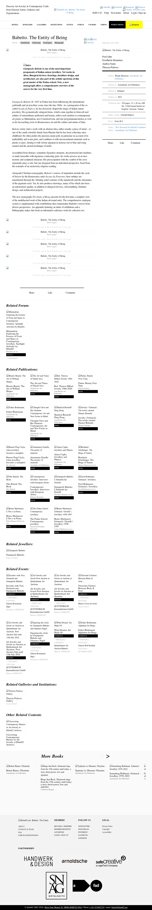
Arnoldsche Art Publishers (126, 130)
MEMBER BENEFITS (62, 829)
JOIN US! (97, 12)
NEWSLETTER (84, 826)
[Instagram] (129, 6)
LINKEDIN (82, 838)
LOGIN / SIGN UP (61, 835)
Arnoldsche (25, 42)
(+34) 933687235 (96, 907)
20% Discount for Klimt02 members (130, 127)
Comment (70, 292)
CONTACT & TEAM (26, 829)
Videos (103, 24)
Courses (92, 24)
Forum (80, 24)
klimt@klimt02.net (119, 907)
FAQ (106, 12)
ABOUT (21, 826)
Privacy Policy (107, 826)
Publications (117, 24)
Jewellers (27, 24)
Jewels (15, 24)
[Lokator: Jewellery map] (134, 9)
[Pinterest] (140, 6)
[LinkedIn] (105, 6)
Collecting (36, 42)
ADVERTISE (59, 832)
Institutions (56, 24)
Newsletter (116, 12)
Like (50, 292)
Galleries (41, 24)
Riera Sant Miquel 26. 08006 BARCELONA (63, 907)
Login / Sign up (138, 12)
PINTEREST (83, 832)
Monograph (59, 42)
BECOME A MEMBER (63, 826)
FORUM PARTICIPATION (28, 835)
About (126, 12)
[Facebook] (117, 6)
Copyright (105, 829)
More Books (53, 756)
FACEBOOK (83, 835)
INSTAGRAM (83, 829)
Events (70, 24)
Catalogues (47, 42)
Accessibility (106, 832)
